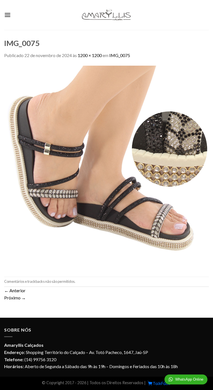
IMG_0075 (119, 55)
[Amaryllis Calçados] (106, 15)
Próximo (15, 297)
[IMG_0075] (106, 167)
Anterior (15, 290)
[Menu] (7, 15)
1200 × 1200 (90, 55)
